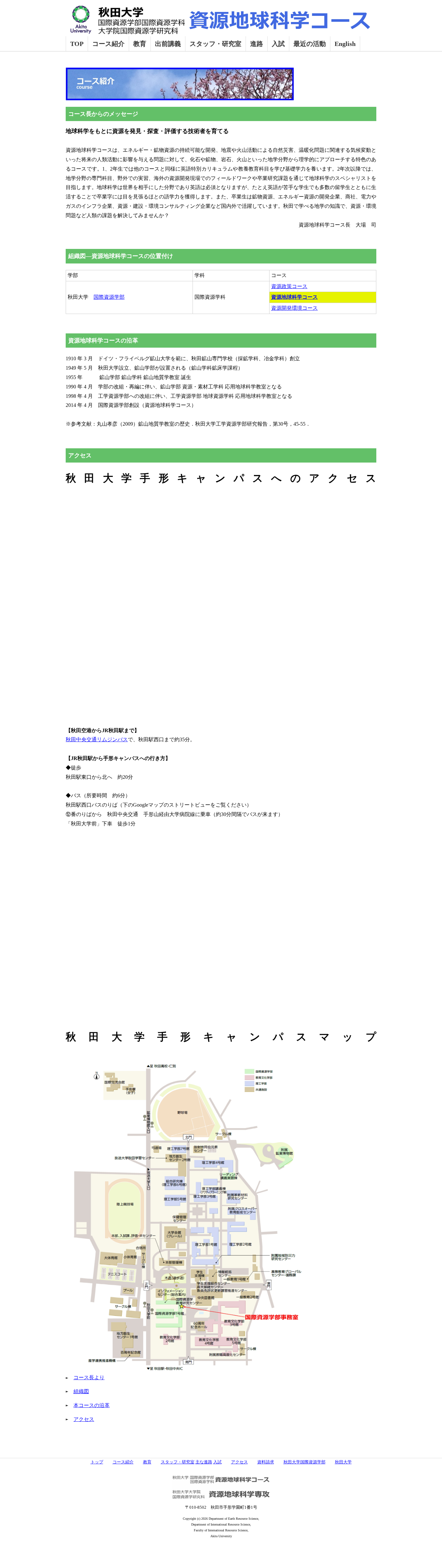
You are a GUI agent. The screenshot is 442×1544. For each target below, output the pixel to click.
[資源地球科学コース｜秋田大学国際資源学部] (219, 29)
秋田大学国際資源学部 (304, 1462)
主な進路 (203, 1462)
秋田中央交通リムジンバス (97, 739)
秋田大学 (343, 1462)
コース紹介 (108, 43)
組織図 (81, 1391)
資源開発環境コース (294, 308)
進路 (256, 43)
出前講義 (168, 43)
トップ (97, 1462)
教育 (139, 43)
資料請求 (265, 1462)
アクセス (83, 1419)
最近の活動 (309, 43)
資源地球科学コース (294, 297)
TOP (76, 43)
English (345, 43)
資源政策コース (289, 286)
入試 (278, 43)
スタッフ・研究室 (215, 43)
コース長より (89, 1377)
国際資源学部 (109, 297)
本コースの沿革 (91, 1405)
